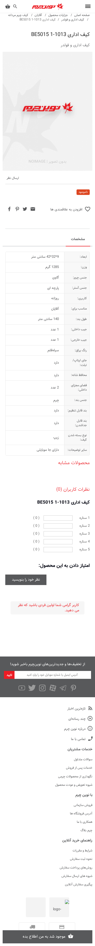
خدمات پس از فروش (79, 768)
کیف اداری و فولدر (72, 19)
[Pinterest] (73, 688)
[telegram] (63, 688)
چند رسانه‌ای (77, 719)
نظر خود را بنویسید (26, 580)
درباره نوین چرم (75, 729)
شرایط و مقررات (82, 850)
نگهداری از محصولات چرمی (75, 776)
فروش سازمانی (83, 805)
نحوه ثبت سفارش (81, 859)
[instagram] (42, 688)
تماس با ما (78, 739)
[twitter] (32, 688)
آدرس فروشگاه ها (81, 813)
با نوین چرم (83, 795)
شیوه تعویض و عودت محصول (73, 785)
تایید (9, 675)
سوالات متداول (83, 759)
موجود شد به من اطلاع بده (44, 937)
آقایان (38, 15)
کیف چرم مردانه (18, 15)
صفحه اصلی (82, 15)
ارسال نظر (13, 178)
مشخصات (78, 239)
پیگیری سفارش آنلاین (78, 884)
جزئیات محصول (58, 15)
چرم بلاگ (86, 830)
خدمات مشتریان (80, 749)
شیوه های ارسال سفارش (76, 876)
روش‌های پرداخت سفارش (76, 867)
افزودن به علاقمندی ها (66, 209)
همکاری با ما (84, 822)
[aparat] (52, 688)
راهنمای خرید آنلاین (77, 840)
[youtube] (21, 688)
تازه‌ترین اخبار (76, 708)
